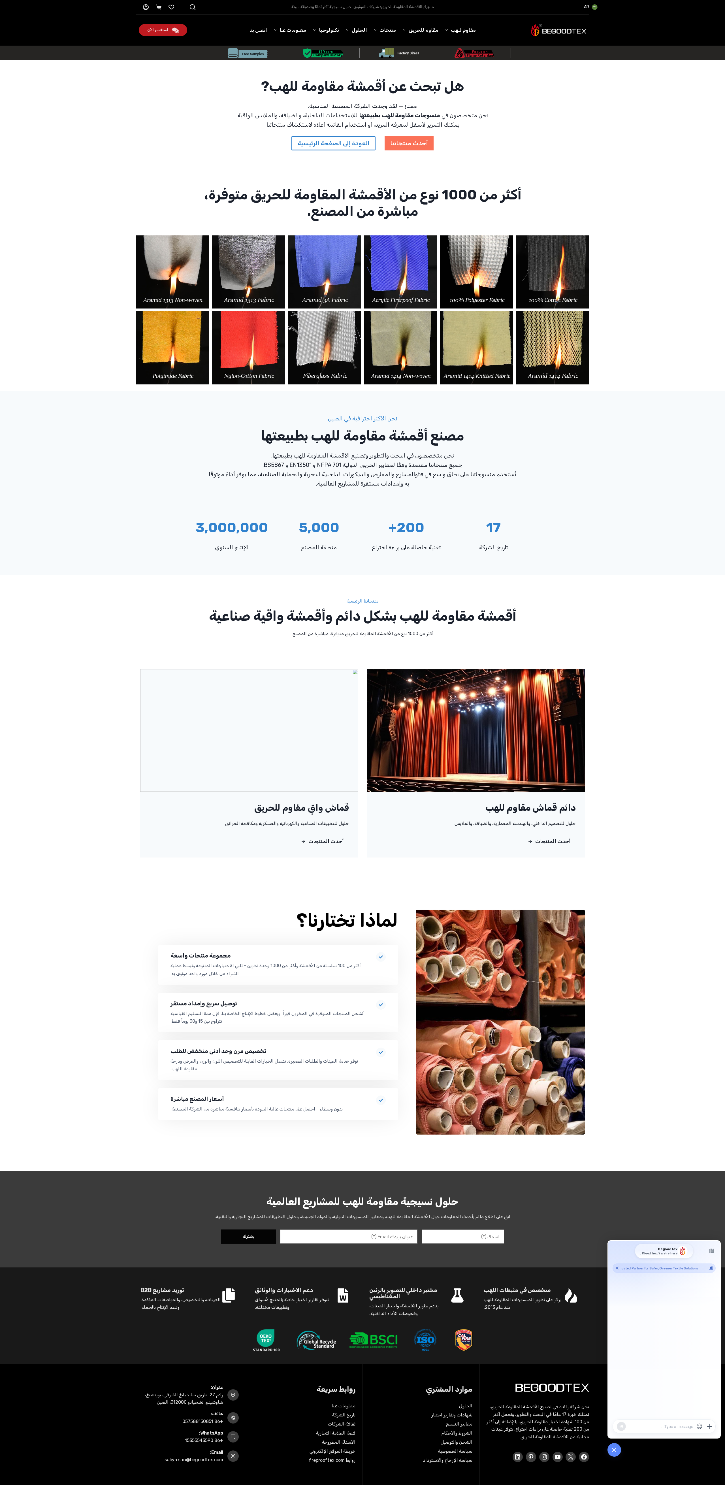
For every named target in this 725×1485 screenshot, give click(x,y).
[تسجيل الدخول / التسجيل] (146, 7)
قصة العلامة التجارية (335, 1433)
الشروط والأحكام (457, 1433)
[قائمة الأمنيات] (171, 7)
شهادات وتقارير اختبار (451, 1415)
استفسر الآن (157, 29)
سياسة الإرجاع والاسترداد (447, 1460)
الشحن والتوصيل (456, 1442)
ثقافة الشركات (341, 1424)
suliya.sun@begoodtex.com (194, 1459)
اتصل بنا (258, 30)
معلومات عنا (293, 30)
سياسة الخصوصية (455, 1451)
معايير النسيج (459, 1424)
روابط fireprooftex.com (332, 1460)
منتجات (387, 30)
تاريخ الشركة (343, 1415)
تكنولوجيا (329, 30)
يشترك (248, 1236)
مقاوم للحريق (423, 30)
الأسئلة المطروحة (338, 1442)
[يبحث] (192, 7)
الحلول (359, 30)
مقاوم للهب (463, 30)
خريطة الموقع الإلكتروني (332, 1451)
